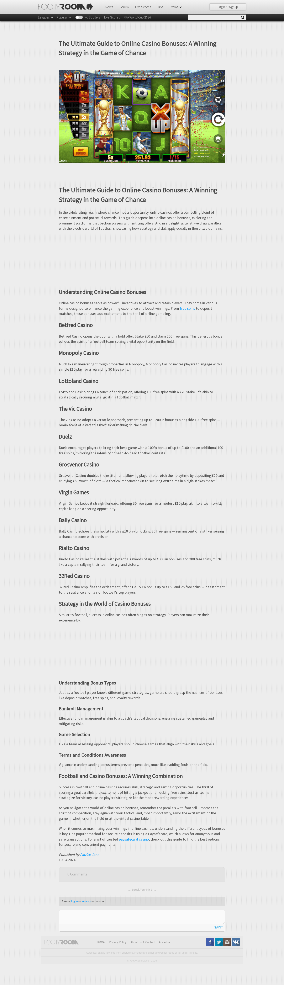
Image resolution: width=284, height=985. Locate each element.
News (109, 7)
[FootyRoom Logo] (67, 6)
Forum (124, 7)
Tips (160, 7)
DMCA (101, 942)
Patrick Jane (89, 854)
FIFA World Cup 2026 (137, 17)
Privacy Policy (117, 942)
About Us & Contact (143, 942)
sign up (86, 901)
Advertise (164, 942)
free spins (187, 308)
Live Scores (143, 7)
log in (74, 901)
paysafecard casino (134, 839)
